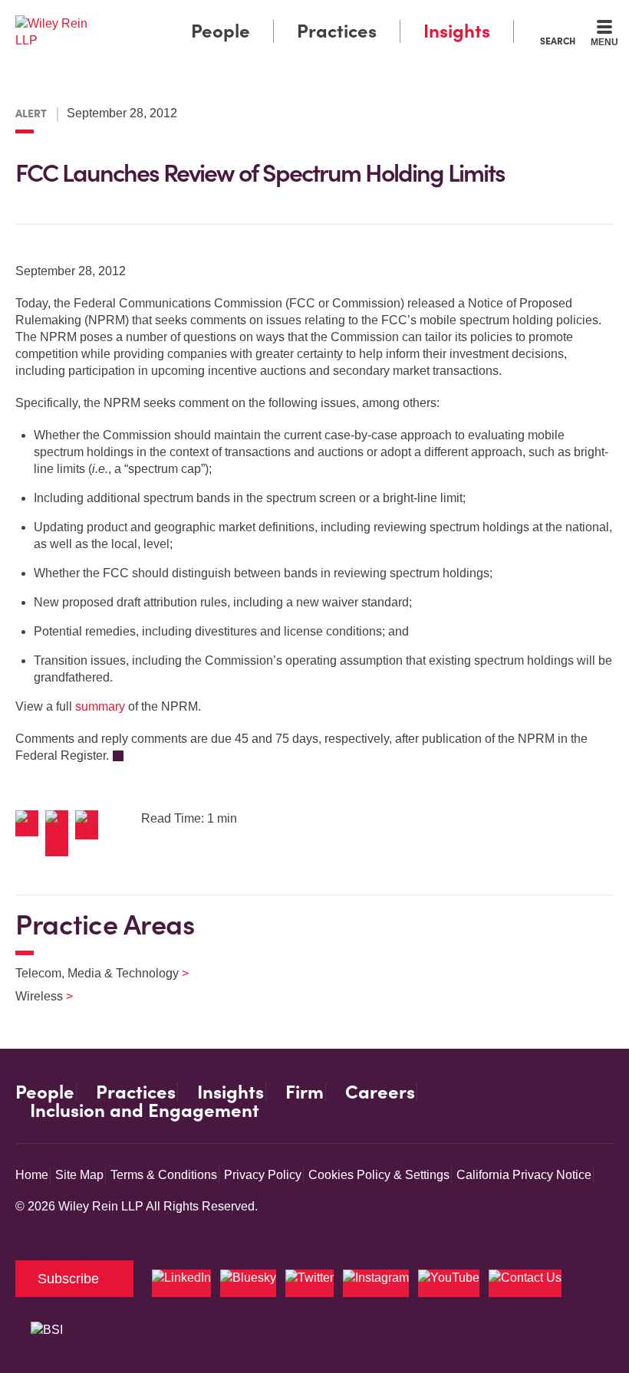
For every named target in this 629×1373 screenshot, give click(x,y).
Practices (337, 31)
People (220, 31)
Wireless (34, 996)
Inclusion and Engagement (144, 1111)
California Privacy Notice (523, 1174)
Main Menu (272, 15)
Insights (456, 31)
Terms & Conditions (163, 1174)
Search (557, 40)
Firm (304, 1092)
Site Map (79, 1174)
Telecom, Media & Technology (92, 973)
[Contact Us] (525, 1283)
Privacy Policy (262, 1174)
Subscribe (68, 1278)
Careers (380, 1092)
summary (100, 706)
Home (31, 1174)
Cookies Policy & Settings (379, 1174)
